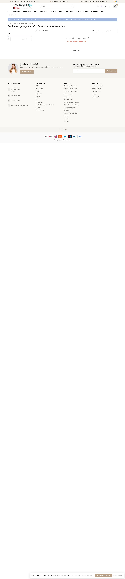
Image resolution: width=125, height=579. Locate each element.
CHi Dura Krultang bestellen (26, 23)
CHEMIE (52, 11)
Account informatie (97, 86)
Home (10, 11)
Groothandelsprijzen (69, 107)
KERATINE (103, 11)
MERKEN (16, 11)
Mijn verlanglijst (96, 91)
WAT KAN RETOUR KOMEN (71, 105)
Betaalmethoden (68, 94)
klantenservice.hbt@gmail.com (19, 105)
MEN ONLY (43, 11)
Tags (15, 23)
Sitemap (66, 116)
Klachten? (66, 118)
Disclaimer (67, 110)
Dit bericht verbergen (103, 575)
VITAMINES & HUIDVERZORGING (86, 11)
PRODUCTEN (26, 11)
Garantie (66, 121)
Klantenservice (26, 71)
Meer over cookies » (117, 575)
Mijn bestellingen (96, 88)
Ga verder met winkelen (76, 41)
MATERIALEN (68, 11)
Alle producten (96, 96)
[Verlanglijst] (110, 6)
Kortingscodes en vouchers (71, 102)
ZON (59, 11)
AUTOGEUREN (12, 14)
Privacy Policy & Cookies (70, 113)
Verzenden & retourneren (71, 91)
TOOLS (35, 11)
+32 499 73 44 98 (15, 95)
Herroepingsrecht (68, 99)
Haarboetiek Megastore (70, 86)
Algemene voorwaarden (70, 88)
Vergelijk (94, 94)
